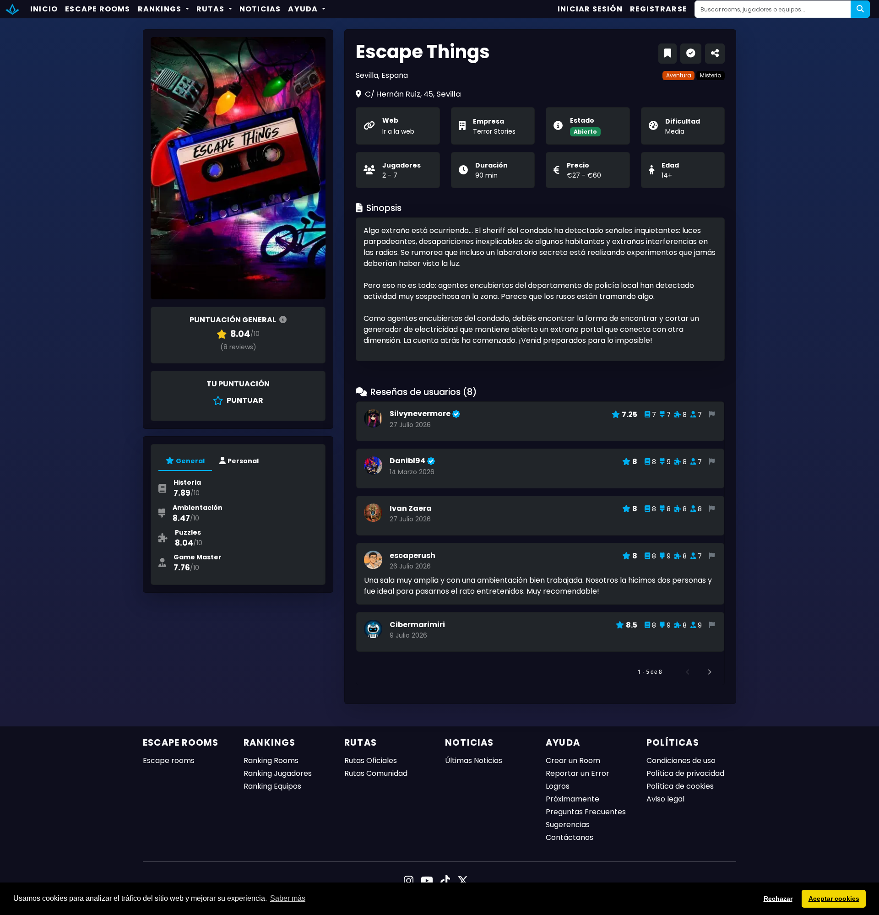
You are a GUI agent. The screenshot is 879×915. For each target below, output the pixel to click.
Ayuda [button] (304, 9)
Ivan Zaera (411, 508)
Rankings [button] (161, 9)
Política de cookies (680, 786)
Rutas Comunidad (375, 773)
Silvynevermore (421, 413)
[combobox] (773, 9)
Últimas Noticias (473, 760)
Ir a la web (398, 131)
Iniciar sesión (590, 9)
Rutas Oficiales (370, 760)
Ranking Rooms (271, 760)
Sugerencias (568, 824)
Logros (558, 786)
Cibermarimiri (417, 624)
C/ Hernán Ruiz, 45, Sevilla (413, 93)
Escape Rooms (97, 9)
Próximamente (572, 799)
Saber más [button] (287, 898)
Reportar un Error (577, 773)
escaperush (412, 555)
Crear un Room (573, 760)
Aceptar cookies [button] (833, 898)
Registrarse (658, 9)
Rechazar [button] (778, 898)
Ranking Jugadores (278, 773)
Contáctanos (569, 837)
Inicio (44, 9)
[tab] (185, 461)
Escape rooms (169, 760)
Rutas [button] (211, 9)
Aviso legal (665, 799)
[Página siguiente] (710, 672)
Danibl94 (408, 461)
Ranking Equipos (272, 786)
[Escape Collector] (12, 9)
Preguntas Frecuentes (586, 812)
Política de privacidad (685, 773)
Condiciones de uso (681, 760)
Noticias (260, 9)
